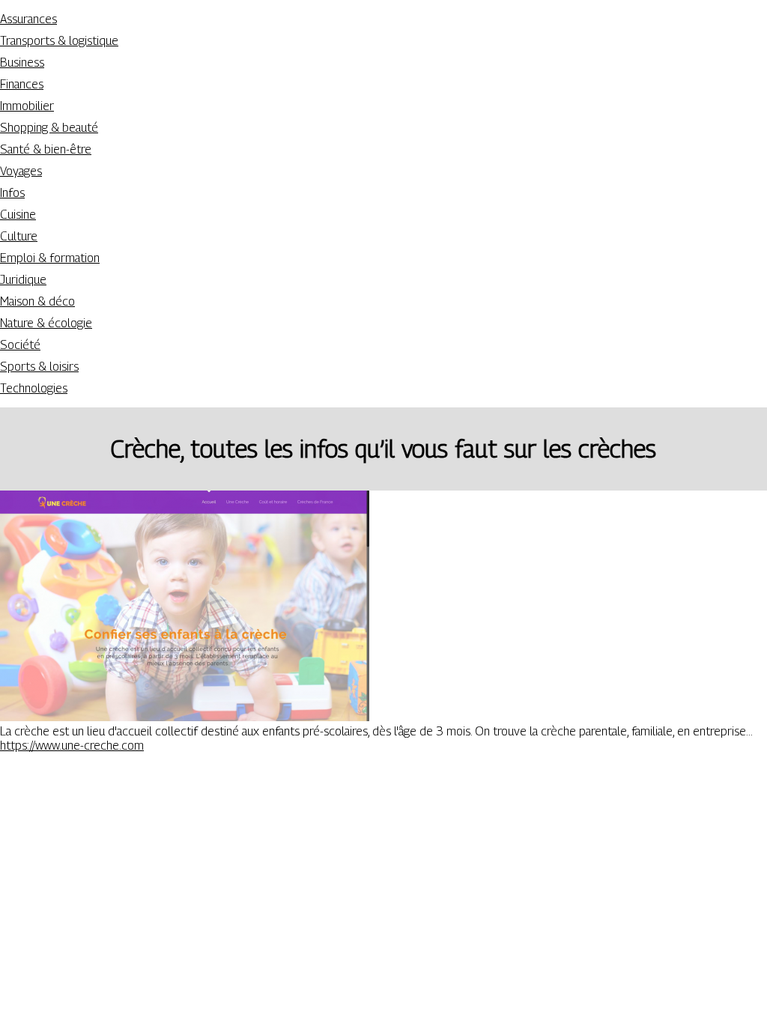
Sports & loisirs (39, 366)
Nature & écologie (46, 323)
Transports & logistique (59, 41)
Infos (12, 193)
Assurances (28, 19)
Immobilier (27, 106)
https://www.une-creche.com (72, 745)
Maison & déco (37, 301)
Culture (18, 236)
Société (20, 345)
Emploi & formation (50, 258)
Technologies (33, 388)
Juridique (23, 280)
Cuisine (18, 214)
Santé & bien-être (45, 149)
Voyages (21, 171)
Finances (21, 84)
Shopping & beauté (49, 128)
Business (22, 62)
